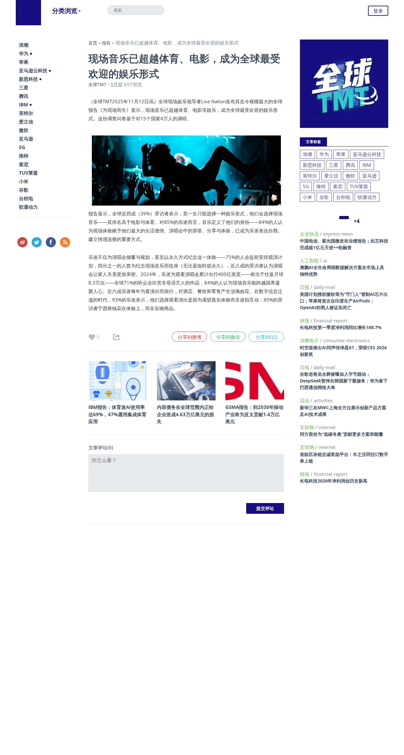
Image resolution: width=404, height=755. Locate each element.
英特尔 (26, 113)
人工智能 (310, 260)
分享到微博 (189, 337)
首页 (92, 43)
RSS (65, 242)
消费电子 (310, 340)
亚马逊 (26, 138)
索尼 (23, 164)
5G (22, 147)
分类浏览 (64, 10)
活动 (305, 400)
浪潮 (23, 45)
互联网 (307, 427)
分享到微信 (228, 337)
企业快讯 (310, 234)
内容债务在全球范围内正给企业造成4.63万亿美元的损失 (185, 414)
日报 (305, 287)
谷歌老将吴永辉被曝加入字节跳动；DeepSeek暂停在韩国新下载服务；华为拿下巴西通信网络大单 (344, 380)
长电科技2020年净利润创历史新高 (333, 481)
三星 (23, 87)
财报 (305, 320)
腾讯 (23, 96)
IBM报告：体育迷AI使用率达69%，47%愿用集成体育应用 (117, 414)
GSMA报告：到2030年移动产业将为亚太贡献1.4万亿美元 (254, 414)
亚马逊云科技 (33, 70)
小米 (23, 181)
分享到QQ (266, 337)
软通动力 (28, 207)
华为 (23, 53)
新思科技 (28, 79)
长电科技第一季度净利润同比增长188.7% (341, 327)
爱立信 (26, 121)
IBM (23, 104)
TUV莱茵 (28, 173)
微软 (23, 130)
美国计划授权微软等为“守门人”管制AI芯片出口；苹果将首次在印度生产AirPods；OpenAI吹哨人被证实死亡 (344, 300)
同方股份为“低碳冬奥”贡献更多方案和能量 (341, 434)
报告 (106, 43)
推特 (23, 156)
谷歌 (23, 190)
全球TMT (97, 84)
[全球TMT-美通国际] (28, 12)
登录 (378, 11)
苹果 (23, 62)
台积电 (26, 198)
